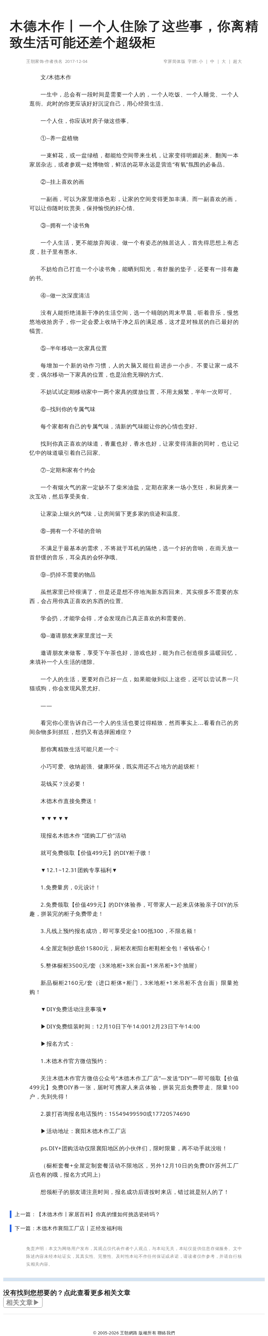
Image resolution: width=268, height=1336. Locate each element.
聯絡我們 (166, 1333)
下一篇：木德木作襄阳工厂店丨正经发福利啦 (69, 1228)
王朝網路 (129, 1333)
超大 (237, 61)
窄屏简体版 (174, 61)
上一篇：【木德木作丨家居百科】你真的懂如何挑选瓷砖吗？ (87, 1214)
